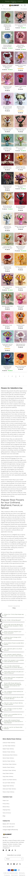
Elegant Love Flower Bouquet (20, 66)
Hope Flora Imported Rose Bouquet (20, 129)
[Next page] (23, 376)
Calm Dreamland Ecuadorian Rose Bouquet (7, 108)
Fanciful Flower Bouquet (21, 326)
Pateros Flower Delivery (8, 792)
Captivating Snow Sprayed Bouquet (20, 345)
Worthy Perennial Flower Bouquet (7, 206)
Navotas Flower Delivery (9, 767)
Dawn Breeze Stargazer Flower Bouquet (20, 46)
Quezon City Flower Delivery (10, 779)
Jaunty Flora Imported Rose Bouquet (20, 227)
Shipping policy (22, 875)
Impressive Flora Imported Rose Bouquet (7, 87)
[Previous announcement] (2, 1)
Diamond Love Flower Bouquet (20, 25)
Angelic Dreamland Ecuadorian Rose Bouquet (7, 66)
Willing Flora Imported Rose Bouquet (7, 227)
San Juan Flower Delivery (9, 782)
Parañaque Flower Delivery (9, 770)
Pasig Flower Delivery (8, 776)
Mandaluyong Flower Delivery (10, 755)
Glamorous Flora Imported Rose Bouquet (7, 187)
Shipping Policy (6, 809)
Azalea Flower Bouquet (20, 307)
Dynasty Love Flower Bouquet (20, 186)
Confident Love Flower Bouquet (7, 148)
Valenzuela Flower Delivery (9, 788)
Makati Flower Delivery (8, 748)
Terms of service (14, 875)
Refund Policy (6, 806)
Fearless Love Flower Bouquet (20, 267)
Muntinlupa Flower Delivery (9, 764)
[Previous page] (4, 376)
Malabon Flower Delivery (9, 752)
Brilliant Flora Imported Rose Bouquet (7, 26)
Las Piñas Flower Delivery (9, 745)
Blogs (4, 816)
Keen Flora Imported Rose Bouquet (20, 367)
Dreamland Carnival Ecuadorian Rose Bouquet (7, 345)
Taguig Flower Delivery (8, 785)
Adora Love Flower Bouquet (7, 326)
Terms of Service (7, 812)
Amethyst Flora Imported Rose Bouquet (7, 367)
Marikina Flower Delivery (9, 761)
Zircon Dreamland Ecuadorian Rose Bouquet (20, 207)
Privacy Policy (6, 803)
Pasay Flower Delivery (8, 773)
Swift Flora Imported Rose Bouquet (7, 129)
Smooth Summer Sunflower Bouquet (21, 167)
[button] (2, 5)
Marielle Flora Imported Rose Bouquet (7, 268)
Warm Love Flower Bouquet (20, 148)
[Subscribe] (21, 858)
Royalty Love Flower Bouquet (20, 288)
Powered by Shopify (14, 872)
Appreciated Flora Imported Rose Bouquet (20, 248)
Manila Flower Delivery (8, 758)
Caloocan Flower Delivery (9, 742)
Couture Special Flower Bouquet (7, 46)
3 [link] (15, 376)
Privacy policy (7, 875)
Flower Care (6, 800)
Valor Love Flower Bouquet (7, 288)
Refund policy (22, 872)
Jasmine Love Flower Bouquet (7, 307)
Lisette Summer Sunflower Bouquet (7, 247)
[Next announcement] (25, 1)
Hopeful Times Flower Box (20, 87)
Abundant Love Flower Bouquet (7, 167)
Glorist (8, 872)
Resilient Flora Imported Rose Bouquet (20, 108)
